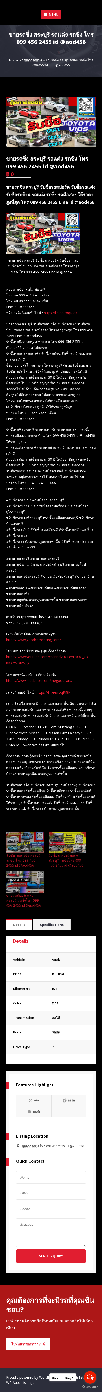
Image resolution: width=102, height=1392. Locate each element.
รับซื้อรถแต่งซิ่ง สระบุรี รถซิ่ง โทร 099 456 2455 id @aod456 (23, 860)
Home (14, 60)
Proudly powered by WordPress (32, 1377)
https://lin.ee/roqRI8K (60, 312)
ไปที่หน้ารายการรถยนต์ (28, 1344)
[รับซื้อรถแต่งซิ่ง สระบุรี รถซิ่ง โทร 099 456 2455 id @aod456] (25, 842)
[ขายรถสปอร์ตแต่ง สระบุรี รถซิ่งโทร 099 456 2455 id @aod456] (25, 882)
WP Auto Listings (19, 1382)
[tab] (19, 925)
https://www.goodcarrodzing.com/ (33, 639)
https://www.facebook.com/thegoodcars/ (39, 680)
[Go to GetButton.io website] (90, 1387)
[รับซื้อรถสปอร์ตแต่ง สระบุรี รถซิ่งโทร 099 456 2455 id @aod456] (67, 842)
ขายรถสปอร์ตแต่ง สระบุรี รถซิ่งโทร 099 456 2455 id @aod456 (23, 900)
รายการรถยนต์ (32, 60)
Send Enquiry (51, 1256)
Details (19, 924)
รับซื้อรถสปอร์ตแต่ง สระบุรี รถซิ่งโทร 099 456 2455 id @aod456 (66, 860)
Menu (53, 14)
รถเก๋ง (56, 1032)
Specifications (52, 924)
